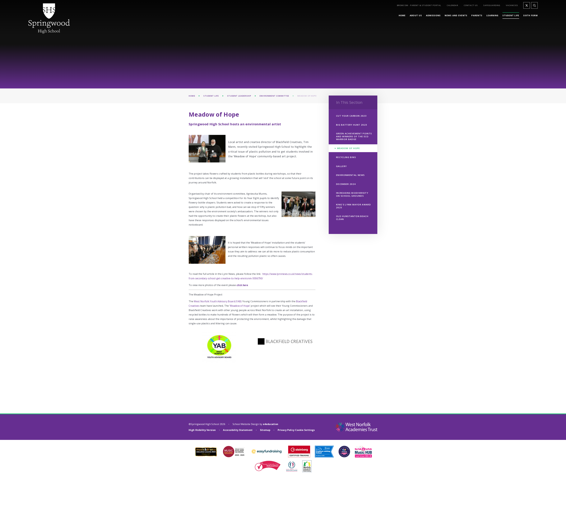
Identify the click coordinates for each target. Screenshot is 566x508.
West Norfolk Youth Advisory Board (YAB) (218, 301)
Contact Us (471, 5)
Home (192, 95)
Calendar (452, 5)
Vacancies (512, 5)
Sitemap (265, 430)
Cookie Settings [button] (305, 430)
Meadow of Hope (306, 95)
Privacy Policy (286, 430)
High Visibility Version (202, 430)
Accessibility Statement (237, 430)
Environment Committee (274, 95)
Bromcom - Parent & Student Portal (419, 5)
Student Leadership (239, 95)
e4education (270, 424)
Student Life (211, 95)
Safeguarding (491, 5)
